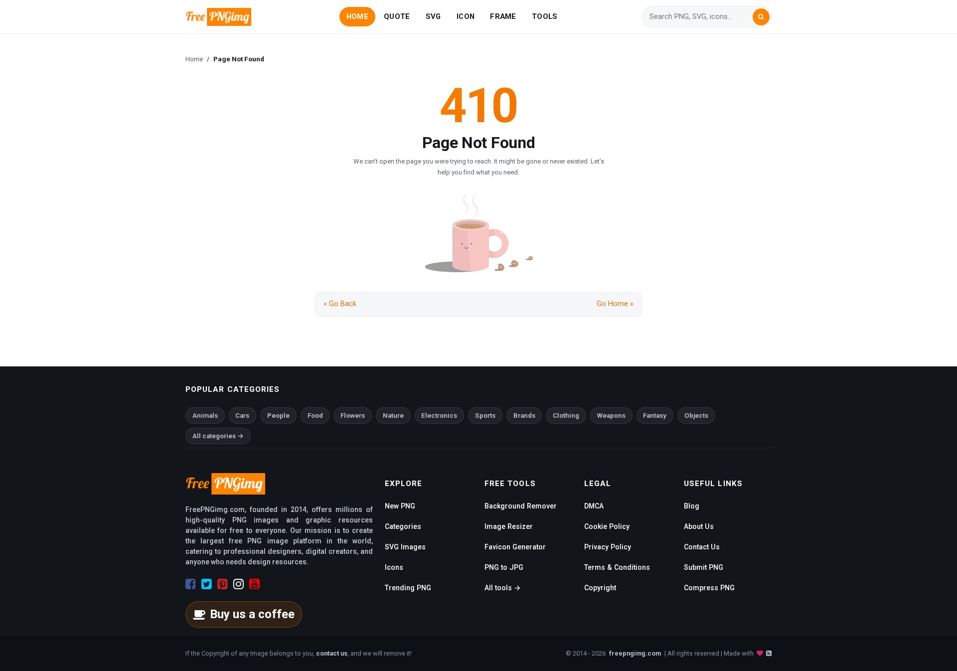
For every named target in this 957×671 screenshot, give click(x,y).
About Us (699, 526)
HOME (357, 16)
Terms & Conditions (617, 567)
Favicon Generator (515, 546)
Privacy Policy (607, 546)
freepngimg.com (635, 653)
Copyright (600, 587)
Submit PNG (703, 567)
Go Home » (615, 304)
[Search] (761, 16)
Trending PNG (408, 587)
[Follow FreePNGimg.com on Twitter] (206, 584)
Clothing (566, 415)
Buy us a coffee (252, 614)
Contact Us (702, 546)
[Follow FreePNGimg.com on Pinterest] (222, 584)
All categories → (218, 436)
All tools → (502, 587)
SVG (433, 16)
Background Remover (520, 506)
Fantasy (654, 415)
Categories (403, 526)
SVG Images (405, 546)
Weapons (611, 415)
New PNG (400, 506)
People (278, 415)
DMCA (594, 506)
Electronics (439, 415)
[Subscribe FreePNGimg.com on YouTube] (254, 584)
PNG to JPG (503, 567)
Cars (242, 415)
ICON (466, 16)
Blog (691, 506)
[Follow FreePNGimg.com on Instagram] (238, 584)
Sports (485, 415)
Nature (393, 415)
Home (194, 59)
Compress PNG (709, 587)
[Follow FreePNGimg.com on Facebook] (190, 584)
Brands (524, 415)
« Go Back (339, 304)
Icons (394, 567)
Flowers (352, 415)
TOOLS (544, 16)
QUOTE (397, 16)
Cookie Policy (607, 526)
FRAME (503, 16)
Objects (696, 415)
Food (315, 415)
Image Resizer (508, 526)
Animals (205, 415)
